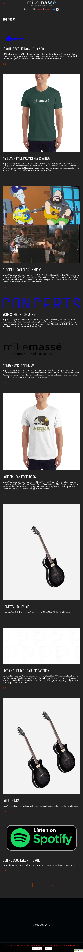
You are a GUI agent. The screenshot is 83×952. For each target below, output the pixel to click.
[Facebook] (38, 9)
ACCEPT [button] (48, 949)
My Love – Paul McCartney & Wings (26, 158)
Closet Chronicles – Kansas (22, 269)
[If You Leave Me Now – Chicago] (15, 38)
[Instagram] (47, 9)
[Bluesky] (54, 9)
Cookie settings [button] (37, 949)
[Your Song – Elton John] (41, 302)
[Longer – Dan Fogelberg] (41, 431)
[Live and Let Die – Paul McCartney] (41, 646)
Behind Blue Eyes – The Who (21, 860)
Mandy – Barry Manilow (19, 365)
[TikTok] (57, 9)
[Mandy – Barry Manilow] (33, 350)
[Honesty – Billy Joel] (41, 552)
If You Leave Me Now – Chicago (23, 48)
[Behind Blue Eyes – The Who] (41, 838)
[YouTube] (28, 9)
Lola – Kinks (11, 800)
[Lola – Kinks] (41, 746)
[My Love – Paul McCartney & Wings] (41, 113)
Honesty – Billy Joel (17, 606)
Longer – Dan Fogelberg (19, 476)
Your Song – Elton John (19, 314)
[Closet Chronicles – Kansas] (41, 224)
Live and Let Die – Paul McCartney (26, 670)
